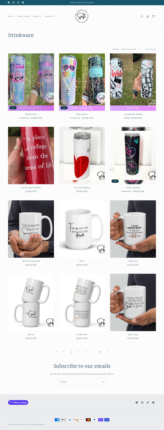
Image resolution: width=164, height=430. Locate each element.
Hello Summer (82, 114)
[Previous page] (57, 352)
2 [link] (71, 351)
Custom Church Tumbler (31, 187)
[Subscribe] (103, 382)
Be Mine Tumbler (133, 187)
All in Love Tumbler (82, 187)
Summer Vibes (31, 114)
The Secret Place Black (31, 261)
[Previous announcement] (53, 2)
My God (31, 334)
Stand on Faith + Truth (21, 424)
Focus (82, 261)
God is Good (133, 334)
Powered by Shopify (37, 424)
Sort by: (115, 49)
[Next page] (107, 352)
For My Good (82, 334)
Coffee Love (133, 261)
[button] (11, 16)
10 (100, 352)
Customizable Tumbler (133, 114)
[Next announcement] (111, 2)
